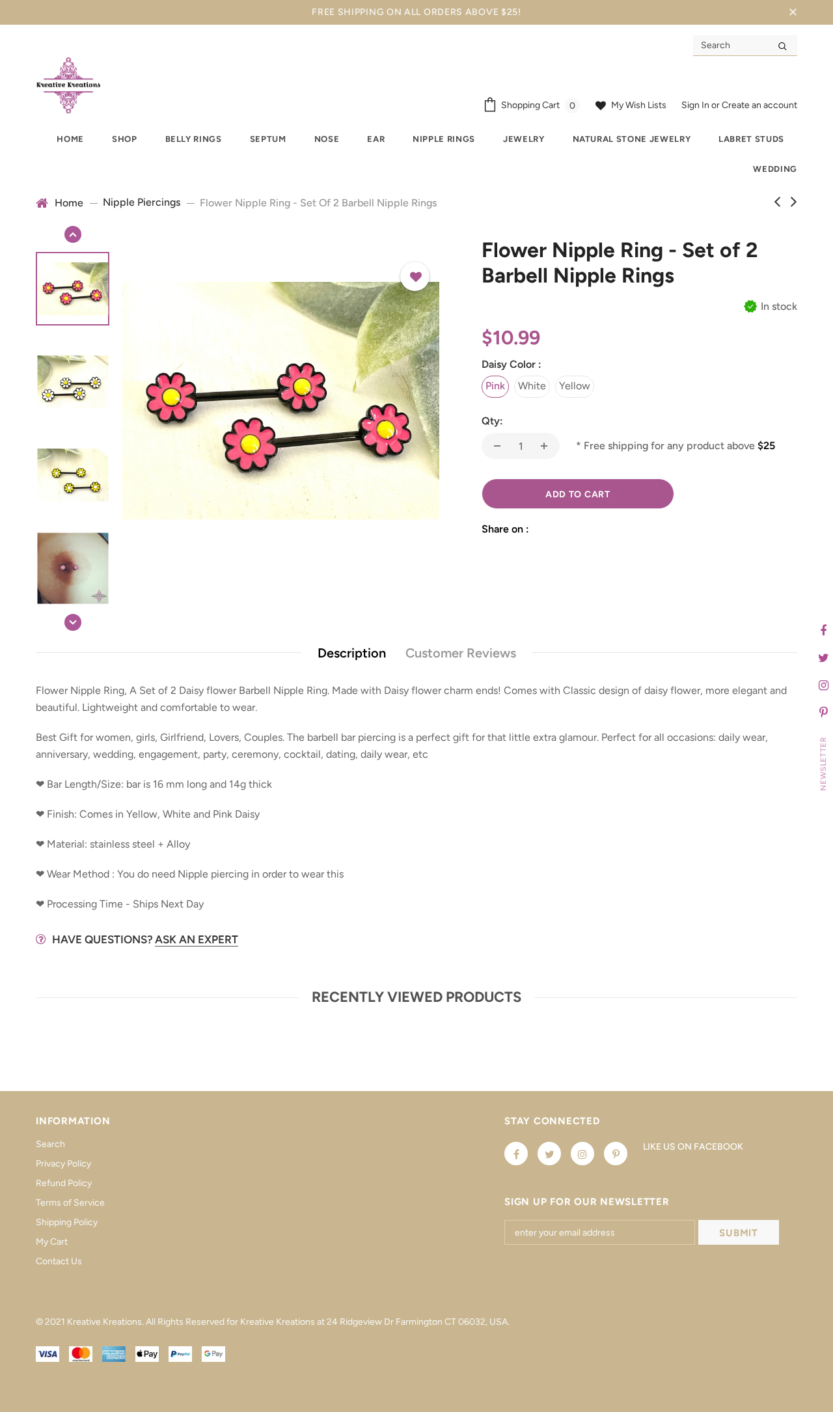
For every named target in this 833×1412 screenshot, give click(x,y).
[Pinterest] (615, 1153)
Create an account (759, 105)
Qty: (492, 421)
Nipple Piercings (141, 202)
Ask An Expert (196, 939)
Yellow (574, 386)
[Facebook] (516, 1153)
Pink (495, 386)
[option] (280, 400)
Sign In (696, 105)
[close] (792, 12)
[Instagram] (582, 1153)
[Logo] (68, 85)
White (532, 386)
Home (69, 203)
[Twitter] (549, 1153)
